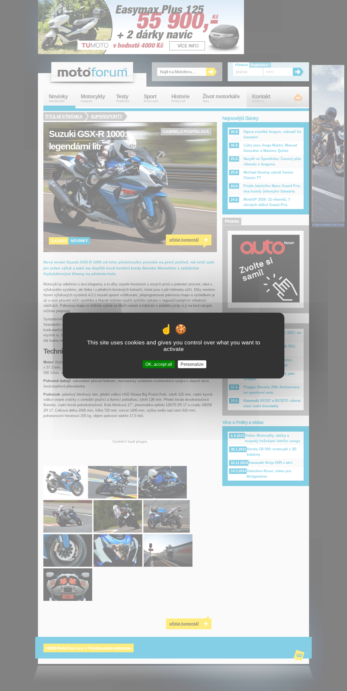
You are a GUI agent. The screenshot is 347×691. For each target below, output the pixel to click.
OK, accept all (158, 364)
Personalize (192, 364)
